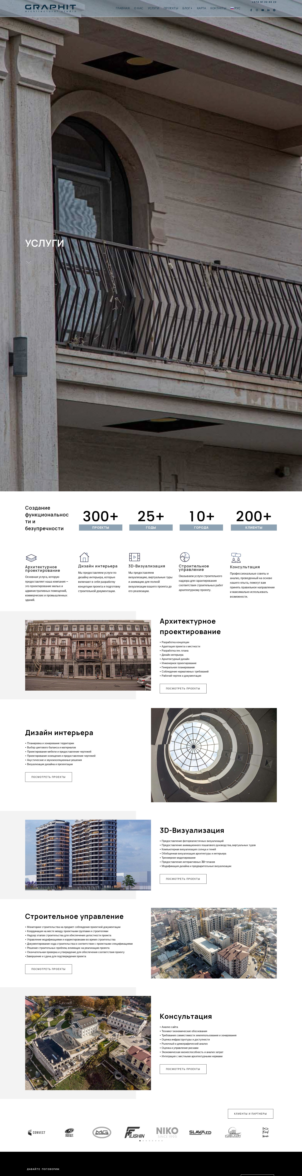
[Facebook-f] (251, 10)
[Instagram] (256, 10)
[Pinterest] (274, 10)
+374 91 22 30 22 (264, 2)
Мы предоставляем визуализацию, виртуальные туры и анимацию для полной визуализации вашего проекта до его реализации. (150, 582)
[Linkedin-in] (268, 10)
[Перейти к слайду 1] (140, 1140)
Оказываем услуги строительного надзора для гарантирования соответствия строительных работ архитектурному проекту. (201, 583)
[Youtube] (262, 10)
